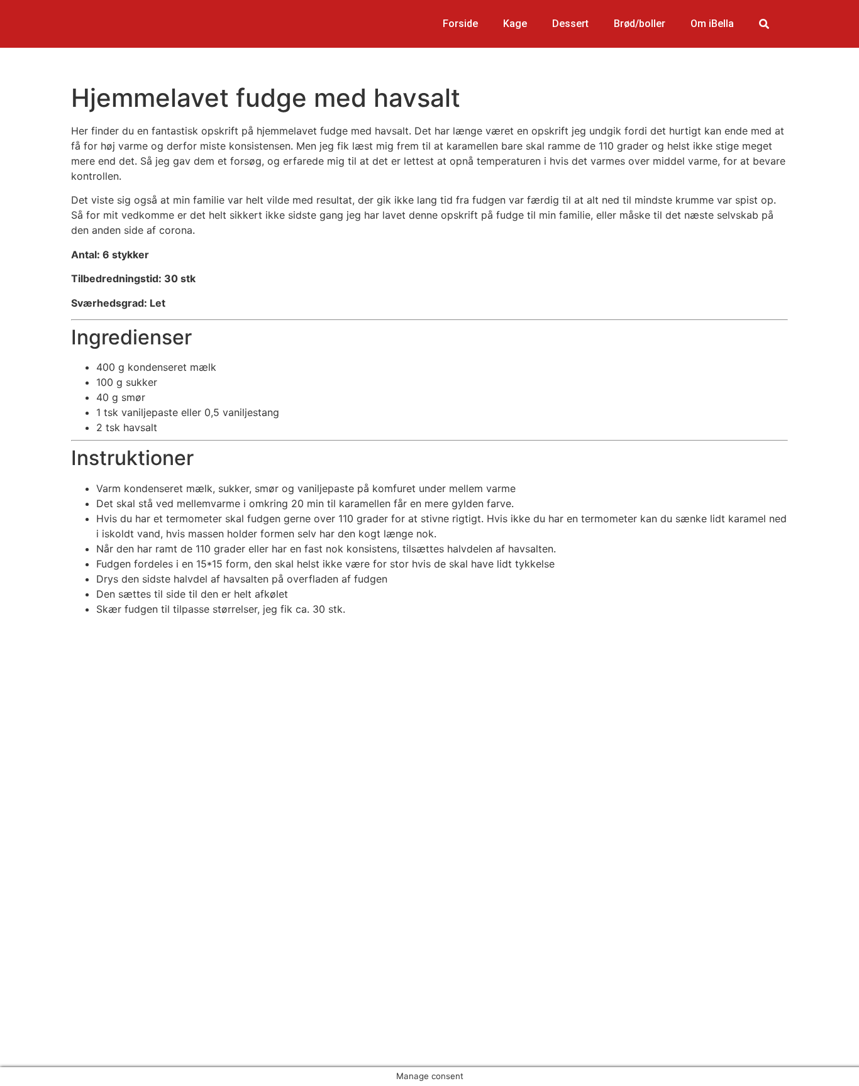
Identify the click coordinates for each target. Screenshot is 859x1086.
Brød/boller (639, 24)
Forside (460, 24)
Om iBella (712, 24)
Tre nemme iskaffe (69, 941)
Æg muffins (52, 881)
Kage (515, 24)
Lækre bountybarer (71, 926)
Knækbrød (50, 911)
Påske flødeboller (66, 896)
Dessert (570, 24)
